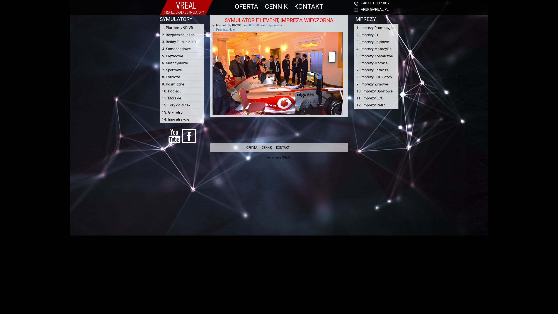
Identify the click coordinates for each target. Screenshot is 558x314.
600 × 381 (254, 25)
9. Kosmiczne (173, 84)
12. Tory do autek (176, 105)
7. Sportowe (172, 70)
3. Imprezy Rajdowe (372, 42)
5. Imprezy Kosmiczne (374, 56)
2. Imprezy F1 (367, 35)
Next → (234, 29)
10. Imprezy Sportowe (374, 91)
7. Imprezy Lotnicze (372, 70)
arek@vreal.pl (375, 9)
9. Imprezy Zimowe (372, 84)
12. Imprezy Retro (371, 105)
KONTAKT (308, 6)
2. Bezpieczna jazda (178, 35)
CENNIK (276, 6)
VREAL (286, 157)
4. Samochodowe (176, 49)
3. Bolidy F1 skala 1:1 (179, 42)
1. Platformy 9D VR (177, 28)
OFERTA (246, 6)
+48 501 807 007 (375, 3)
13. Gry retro (172, 112)
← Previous (220, 29)
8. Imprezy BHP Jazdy (374, 77)
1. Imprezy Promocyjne (375, 28)
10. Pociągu (171, 91)
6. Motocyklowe (175, 63)
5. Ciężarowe (172, 56)
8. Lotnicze (171, 77)
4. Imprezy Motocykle (373, 49)
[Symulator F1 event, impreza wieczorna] (278, 73)
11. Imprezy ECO (370, 98)
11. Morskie (171, 98)
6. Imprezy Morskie (372, 63)
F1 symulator (273, 25)
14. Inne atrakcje (175, 119)
